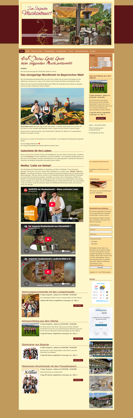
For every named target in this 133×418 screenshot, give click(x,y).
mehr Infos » (78, 305)
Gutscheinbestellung (81, 51)
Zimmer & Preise (36, 51)
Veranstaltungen (49, 51)
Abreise (92, 60)
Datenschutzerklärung (96, 265)
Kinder (92, 64)
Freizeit (70, 51)
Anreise (92, 58)
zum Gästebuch (101, 196)
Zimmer (92, 66)
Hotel (27, 51)
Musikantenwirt (61, 51)
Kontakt (92, 51)
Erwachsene (93, 62)
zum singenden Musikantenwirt (98, 161)
